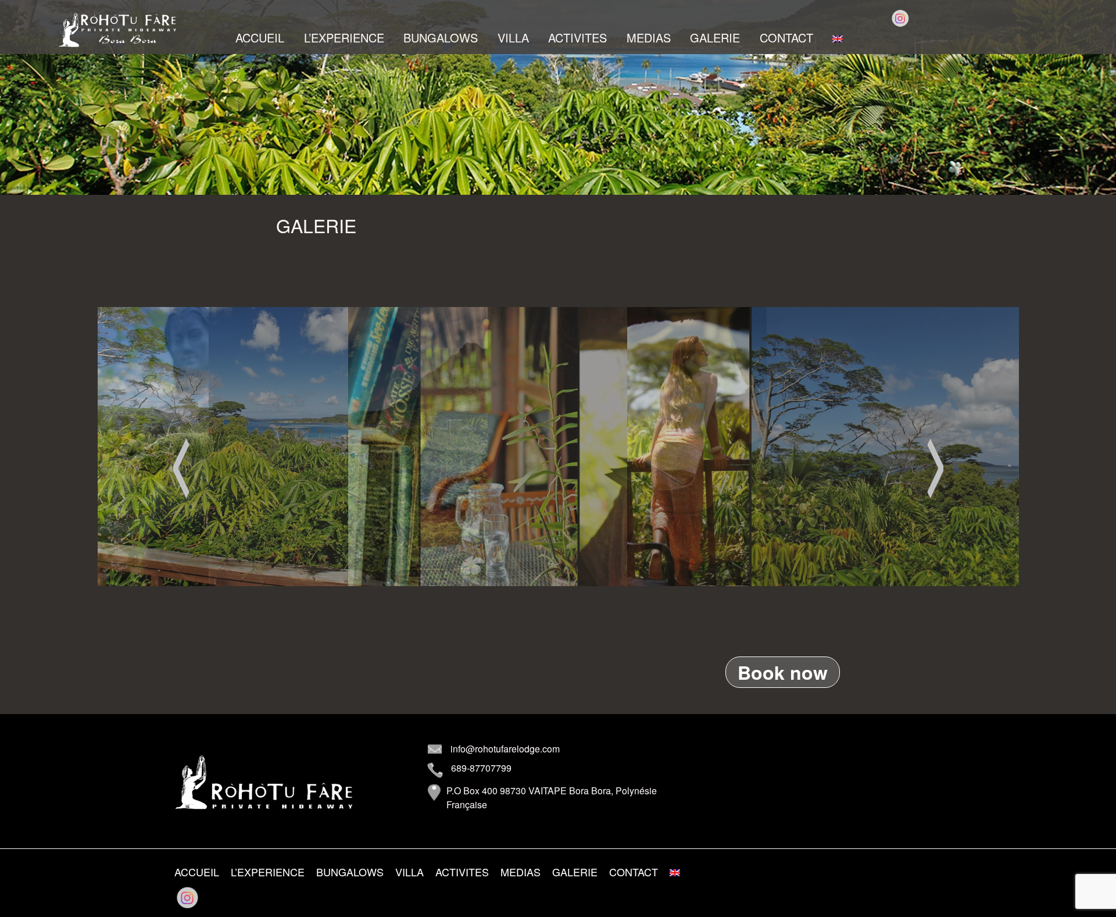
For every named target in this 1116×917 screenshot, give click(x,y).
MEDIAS (649, 38)
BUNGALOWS (440, 38)
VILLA (513, 38)
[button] (181, 468)
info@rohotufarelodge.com (505, 748)
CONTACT (786, 38)
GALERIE (715, 38)
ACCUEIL (259, 38)
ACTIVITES (577, 38)
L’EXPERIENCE (344, 38)
